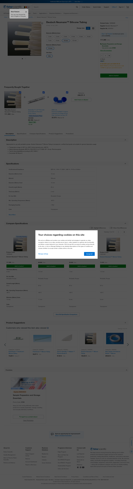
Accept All (89, 254)
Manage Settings (43, 254)
